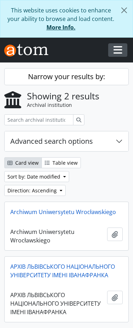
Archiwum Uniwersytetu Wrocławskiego (63, 212)
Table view (64, 162)
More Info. (61, 27)
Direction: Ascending (32, 190)
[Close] (124, 10)
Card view (26, 162)
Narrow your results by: (66, 76)
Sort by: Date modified (34, 176)
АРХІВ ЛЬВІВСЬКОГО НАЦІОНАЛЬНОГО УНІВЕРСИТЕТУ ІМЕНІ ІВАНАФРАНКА (62, 271)
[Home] (29, 50)
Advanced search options (51, 141)
